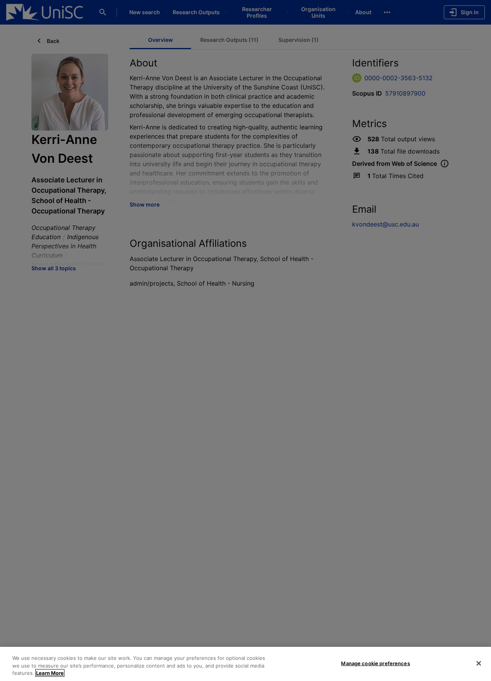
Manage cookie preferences (375, 663)
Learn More (50, 673)
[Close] (478, 663)
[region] (245, 664)
